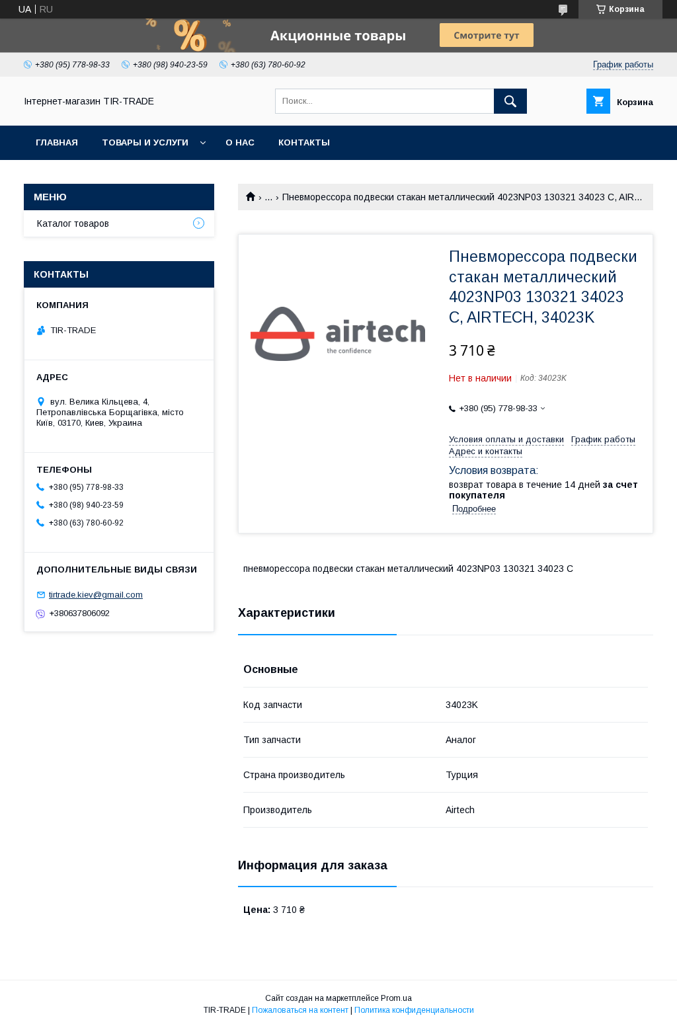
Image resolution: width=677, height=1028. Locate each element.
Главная (57, 142)
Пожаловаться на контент (300, 1010)
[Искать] (510, 101)
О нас (240, 142)
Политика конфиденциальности (414, 1010)
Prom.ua (396, 998)
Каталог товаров (73, 223)
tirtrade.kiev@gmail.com (96, 595)
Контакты (304, 142)
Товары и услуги (145, 142)
